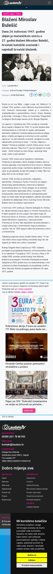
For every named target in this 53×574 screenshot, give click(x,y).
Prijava (4, 496)
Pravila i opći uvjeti (33, 492)
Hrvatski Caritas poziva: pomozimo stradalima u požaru (25, 365)
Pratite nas (6, 492)
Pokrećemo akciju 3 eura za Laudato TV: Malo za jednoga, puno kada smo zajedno (26, 329)
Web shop (5, 485)
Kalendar (5, 482)
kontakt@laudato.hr (13, 444)
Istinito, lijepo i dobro (12, 14)
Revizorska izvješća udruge (37, 489)
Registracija (6, 500)
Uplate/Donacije (32, 485)
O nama (29, 482)
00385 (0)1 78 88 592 (13, 436)
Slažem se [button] (32, 555)
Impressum (30, 478)
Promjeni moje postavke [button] (32, 565)
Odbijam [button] (31, 560)
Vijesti (4, 478)
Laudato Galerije (32, 507)
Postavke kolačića (33, 500)
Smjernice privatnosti (34, 496)
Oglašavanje (6, 489)
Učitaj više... (29, 410)
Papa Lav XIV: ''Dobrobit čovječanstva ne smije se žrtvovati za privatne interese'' (26, 404)
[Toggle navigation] (49, 3)
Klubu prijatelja (25, 289)
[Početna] (13, 2)
